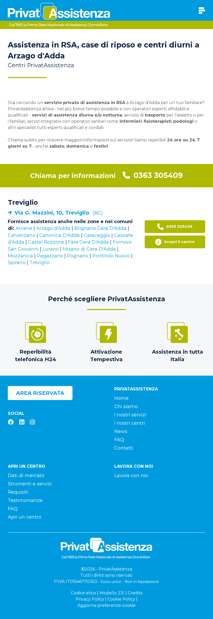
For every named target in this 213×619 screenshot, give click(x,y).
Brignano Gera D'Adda (100, 228)
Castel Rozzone (46, 242)
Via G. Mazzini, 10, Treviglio (52, 213)
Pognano (77, 256)
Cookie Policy (121, 599)
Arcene (24, 228)
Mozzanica (20, 256)
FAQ (119, 440)
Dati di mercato (26, 475)
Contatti (123, 448)
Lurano (51, 249)
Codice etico (83, 592)
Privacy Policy (90, 599)
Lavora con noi (131, 475)
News (120, 431)
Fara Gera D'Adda (88, 242)
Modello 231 (111, 592)
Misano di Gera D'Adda (89, 249)
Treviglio (23, 202)
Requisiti (18, 492)
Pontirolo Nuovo (111, 256)
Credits (135, 592)
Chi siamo (126, 406)
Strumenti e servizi (30, 484)
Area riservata (40, 393)
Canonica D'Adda (59, 235)
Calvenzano (21, 235)
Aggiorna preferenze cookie (106, 605)
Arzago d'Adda (53, 228)
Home (121, 398)
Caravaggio (97, 235)
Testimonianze (25, 500)
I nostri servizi (130, 415)
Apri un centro (24, 517)
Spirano (16, 262)
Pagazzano (50, 256)
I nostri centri (129, 423)
